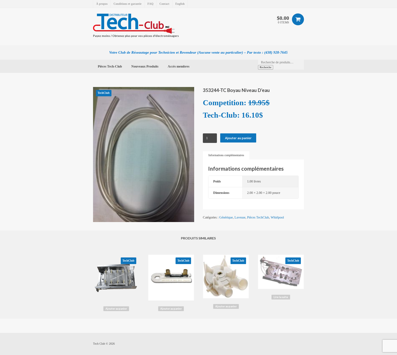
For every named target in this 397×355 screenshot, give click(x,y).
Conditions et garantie (127, 3)
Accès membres (178, 66)
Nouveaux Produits (144, 66)
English (180, 3)
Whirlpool (277, 217)
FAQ (150, 3)
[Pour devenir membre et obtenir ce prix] (203, 127)
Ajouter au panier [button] (116, 308)
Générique (226, 217)
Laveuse (239, 217)
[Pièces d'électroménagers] (135, 23)
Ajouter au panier (238, 138)
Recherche (265, 67)
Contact (164, 3)
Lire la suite (281, 297)
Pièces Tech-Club (110, 66)
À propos (102, 3)
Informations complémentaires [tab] (226, 155)
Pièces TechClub (258, 217)
